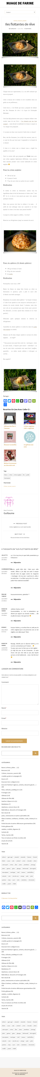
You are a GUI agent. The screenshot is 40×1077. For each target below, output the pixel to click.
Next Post (20, 535)
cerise (23, 861)
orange (22, 876)
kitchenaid (25, 868)
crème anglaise (18, 475)
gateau (8, 868)
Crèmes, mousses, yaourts (20, 20)
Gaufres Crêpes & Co (8, 801)
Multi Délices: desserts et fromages (12, 810)
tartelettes (24, 880)
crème (10, 475)
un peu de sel (6, 841)
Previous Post (20, 525)
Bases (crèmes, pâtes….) (9, 767)
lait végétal (33, 868)
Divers (3, 779)
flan (16, 864)
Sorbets (4, 832)
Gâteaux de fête (6, 798)
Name (4, 708)
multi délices (30, 872)
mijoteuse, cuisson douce (9, 807)
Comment (5, 682)
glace (13, 868)
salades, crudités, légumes (10, 829)
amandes (23, 857)
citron (35, 861)
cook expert (5, 864)
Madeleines (5, 804)
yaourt (9, 883)
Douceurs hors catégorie (9, 782)
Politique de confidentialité (20, 1073)
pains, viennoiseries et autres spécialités (14, 816)
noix (9, 876)
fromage (33, 864)
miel (18, 872)
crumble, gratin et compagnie (11, 776)
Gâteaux (4, 795)
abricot (4, 857)
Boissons (4, 770)
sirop (9, 880)
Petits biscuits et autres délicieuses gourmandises (17, 823)
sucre (13, 880)
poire (31, 876)
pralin (27, 475)
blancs (6, 475)
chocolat (29, 861)
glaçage (19, 868)
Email (4, 718)
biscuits (35, 857)
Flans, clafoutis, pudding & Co (11, 790)
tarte (18, 880)
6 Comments (28, 28)
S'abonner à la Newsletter (9, 898)
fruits (3, 868)
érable (14, 883)
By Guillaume (12, 28)
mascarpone (5, 872)
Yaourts (4, 844)
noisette (4, 876)
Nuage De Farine (20, 3)
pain (27, 876)
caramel (18, 861)
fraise (20, 864)
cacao (8, 861)
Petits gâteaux (6, 826)
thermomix (7, 478)
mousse (23, 872)
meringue (12, 872)
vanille (4, 883)
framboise (26, 864)
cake (13, 861)
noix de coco (16, 876)
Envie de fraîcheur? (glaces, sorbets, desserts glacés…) (19, 785)
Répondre (17, 562)
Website (4, 728)
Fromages (5, 793)
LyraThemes (22, 1074)
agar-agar (10, 857)
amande (17, 857)
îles (24, 475)
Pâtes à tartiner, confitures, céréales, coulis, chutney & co (19, 818)
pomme (4, 880)
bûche (3, 861)
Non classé (5, 813)
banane (29, 857)
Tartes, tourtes (6, 835)
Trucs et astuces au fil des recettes (12, 838)
